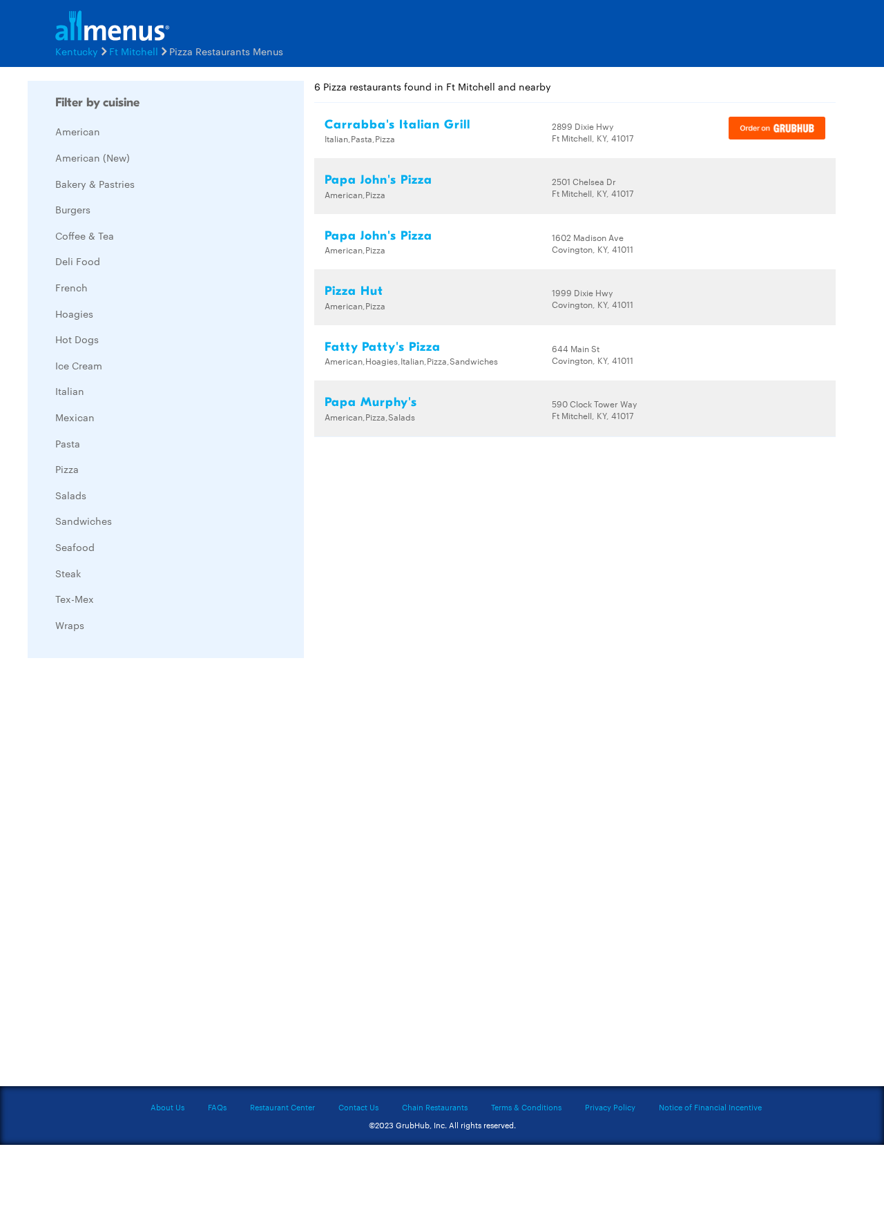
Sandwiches (83, 521)
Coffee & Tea (84, 235)
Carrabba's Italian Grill (397, 124)
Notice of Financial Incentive (710, 1106)
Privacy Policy (610, 1106)
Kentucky (76, 51)
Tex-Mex (74, 599)
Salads (70, 495)
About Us (167, 1106)
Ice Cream (78, 365)
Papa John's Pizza (378, 180)
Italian (69, 391)
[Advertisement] (131, 875)
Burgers (72, 209)
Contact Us (358, 1106)
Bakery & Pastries (95, 184)
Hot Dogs (77, 339)
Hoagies (74, 313)
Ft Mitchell (133, 51)
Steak (68, 573)
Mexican (75, 417)
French (71, 287)
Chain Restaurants (435, 1106)
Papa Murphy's (371, 402)
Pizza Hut (354, 291)
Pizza (67, 469)
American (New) (92, 157)
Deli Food (77, 261)
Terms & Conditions (526, 1106)
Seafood (75, 547)
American (77, 131)
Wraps (69, 625)
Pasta (67, 443)
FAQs (217, 1106)
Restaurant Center (282, 1106)
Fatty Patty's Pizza (383, 347)
